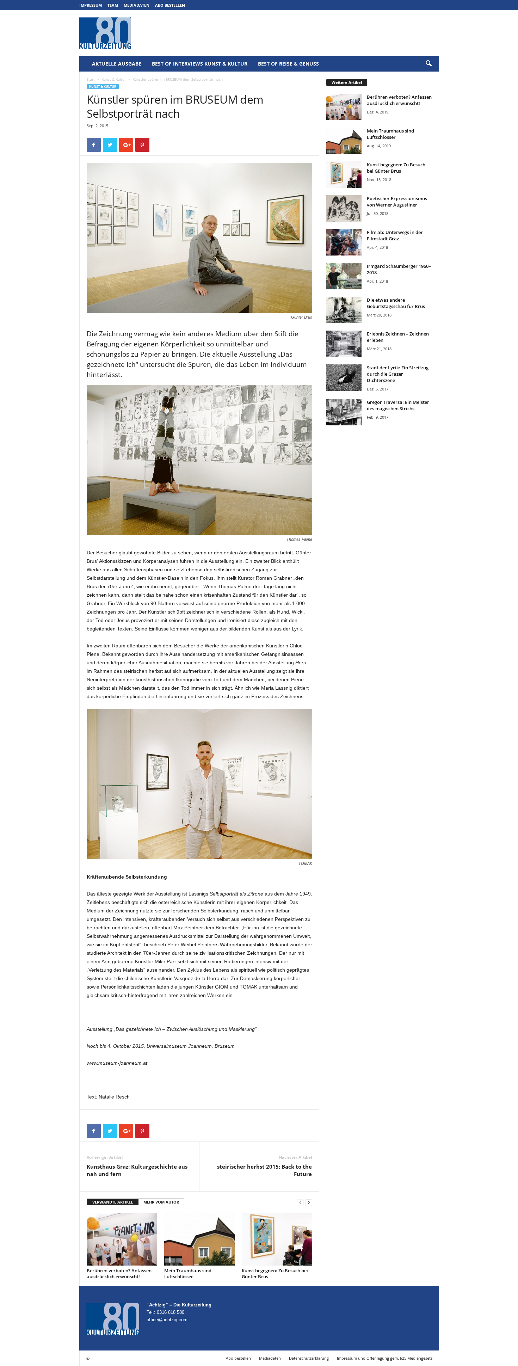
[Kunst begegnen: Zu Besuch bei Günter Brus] (277, 1239)
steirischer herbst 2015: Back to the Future (264, 1170)
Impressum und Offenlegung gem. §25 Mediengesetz (384, 1358)
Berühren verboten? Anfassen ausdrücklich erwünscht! (119, 1273)
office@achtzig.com (167, 1319)
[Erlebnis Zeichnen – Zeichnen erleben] (344, 344)
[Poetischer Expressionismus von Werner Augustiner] (344, 208)
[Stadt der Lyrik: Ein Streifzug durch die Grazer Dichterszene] (344, 377)
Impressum (90, 5)
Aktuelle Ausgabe (116, 63)
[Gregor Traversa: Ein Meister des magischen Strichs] (344, 412)
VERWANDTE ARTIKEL (112, 1202)
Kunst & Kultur (113, 79)
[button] (428, 64)
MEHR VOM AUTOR (161, 1202)
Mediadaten (136, 5)
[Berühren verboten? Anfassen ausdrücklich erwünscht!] (122, 1239)
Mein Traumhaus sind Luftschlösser (187, 1273)
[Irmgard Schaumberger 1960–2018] (344, 276)
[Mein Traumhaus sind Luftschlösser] (199, 1239)
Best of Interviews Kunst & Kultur (199, 63)
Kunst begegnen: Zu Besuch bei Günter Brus (275, 1273)
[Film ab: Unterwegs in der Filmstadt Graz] (344, 242)
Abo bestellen (170, 5)
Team (112, 5)
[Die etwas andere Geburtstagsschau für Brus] (344, 310)
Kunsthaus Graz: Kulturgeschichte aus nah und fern (137, 1170)
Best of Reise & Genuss (288, 63)
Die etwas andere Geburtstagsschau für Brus (396, 303)
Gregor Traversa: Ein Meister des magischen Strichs (398, 405)
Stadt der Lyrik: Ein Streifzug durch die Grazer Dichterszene (397, 373)
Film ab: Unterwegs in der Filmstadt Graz (395, 235)
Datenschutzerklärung (309, 1358)
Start (91, 79)
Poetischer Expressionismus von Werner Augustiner (397, 201)
